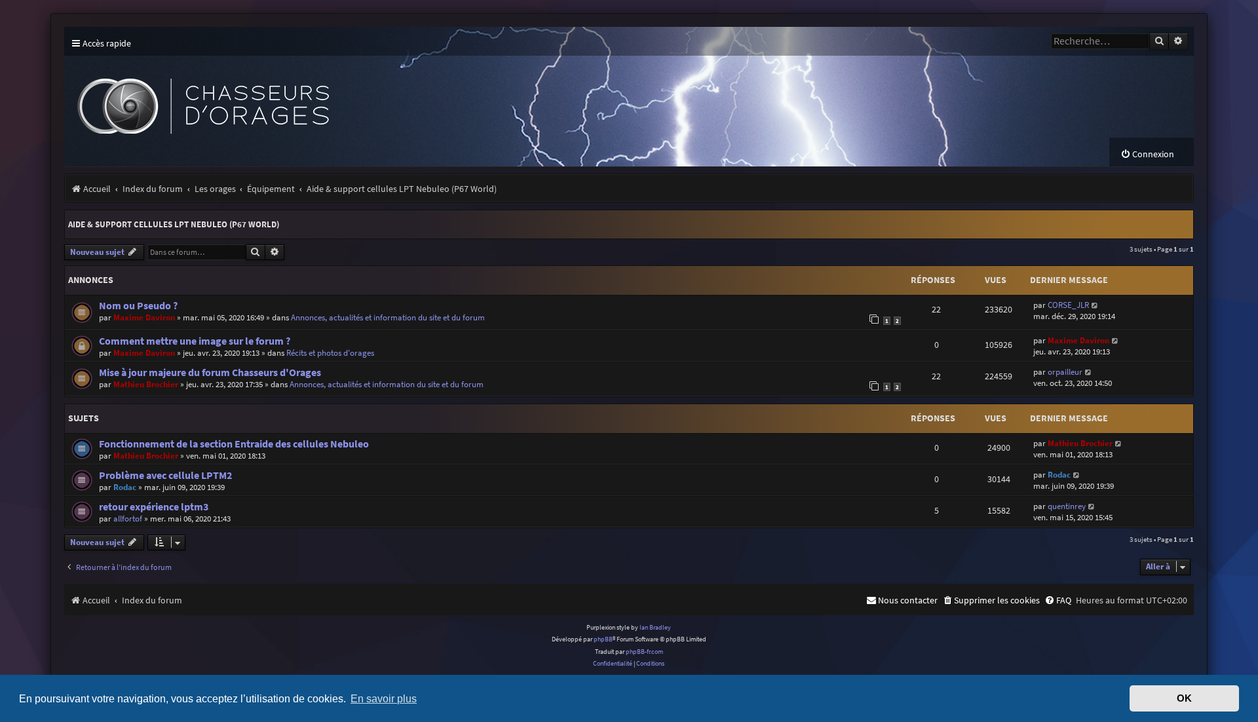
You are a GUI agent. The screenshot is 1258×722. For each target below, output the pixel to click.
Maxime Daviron (144, 317)
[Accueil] (306, 97)
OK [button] (1184, 698)
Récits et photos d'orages (330, 352)
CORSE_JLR (1068, 305)
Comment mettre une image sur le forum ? (194, 341)
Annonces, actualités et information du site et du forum (388, 317)
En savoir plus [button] (384, 698)
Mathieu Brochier (145, 384)
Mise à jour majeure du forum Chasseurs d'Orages (210, 372)
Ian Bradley (655, 627)
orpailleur (1065, 371)
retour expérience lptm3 (153, 507)
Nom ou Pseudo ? (138, 305)
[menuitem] (1147, 154)
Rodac (124, 487)
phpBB (603, 639)
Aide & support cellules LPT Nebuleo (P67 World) (173, 224)
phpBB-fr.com (644, 651)
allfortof (127, 518)
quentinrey (1067, 506)
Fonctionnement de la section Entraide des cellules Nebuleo (234, 444)
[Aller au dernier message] (1095, 305)
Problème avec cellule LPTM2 (165, 475)
